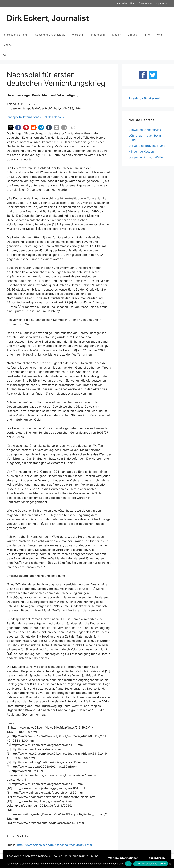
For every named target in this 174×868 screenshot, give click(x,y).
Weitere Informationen (123, 858)
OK (128, 863)
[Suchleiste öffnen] (4, 55)
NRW (147, 34)
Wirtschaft (78, 34)
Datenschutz (145, 3)
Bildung (132, 34)
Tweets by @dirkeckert (144, 98)
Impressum (161, 3)
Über (132, 3)
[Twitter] (153, 75)
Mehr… (7, 44)
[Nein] (169, 863)
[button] (11, 127)
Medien (116, 34)
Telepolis (58, 117)
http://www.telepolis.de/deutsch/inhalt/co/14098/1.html (55, 845)
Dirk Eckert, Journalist (48, 18)
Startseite (121, 3)
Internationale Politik (15, 34)
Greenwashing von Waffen (147, 157)
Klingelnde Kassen (141, 151)
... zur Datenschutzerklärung (150, 863)
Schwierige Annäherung (145, 129)
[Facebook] (143, 75)
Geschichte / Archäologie (50, 34)
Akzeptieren (156, 858)
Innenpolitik (98, 34)
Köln (159, 34)
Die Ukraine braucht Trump (147, 145)
